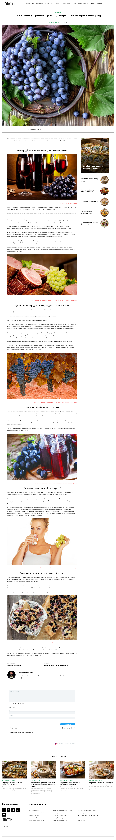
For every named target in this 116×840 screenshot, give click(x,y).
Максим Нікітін (54, 22)
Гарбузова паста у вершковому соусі (86, 212)
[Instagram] (21, 677)
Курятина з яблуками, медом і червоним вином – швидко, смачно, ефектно (56, 483)
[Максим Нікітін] (11, 675)
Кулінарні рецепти (8, 780)
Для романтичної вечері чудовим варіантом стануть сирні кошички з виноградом (54, 642)
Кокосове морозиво (14, 665)
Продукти (58, 12)
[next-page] (105, 140)
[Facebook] (18, 677)
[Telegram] (13, 810)
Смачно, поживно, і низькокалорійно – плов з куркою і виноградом (58, 568)
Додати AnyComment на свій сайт (65, 743)
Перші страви (35, 780)
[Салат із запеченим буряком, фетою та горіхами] (104, 223)
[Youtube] (4, 815)
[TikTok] (18, 810)
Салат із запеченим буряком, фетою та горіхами (89, 223)
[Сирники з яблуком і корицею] (104, 202)
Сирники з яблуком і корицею (89, 201)
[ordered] (20, 704)
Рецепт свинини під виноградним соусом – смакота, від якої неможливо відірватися (54, 300)
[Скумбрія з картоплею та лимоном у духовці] (95, 155)
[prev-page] (102, 140)
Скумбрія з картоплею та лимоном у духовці (93, 167)
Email (11, 715)
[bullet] (23, 704)
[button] (105, 3)
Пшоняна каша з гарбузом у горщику (56, 665)
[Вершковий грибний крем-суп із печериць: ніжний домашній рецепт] (104, 180)
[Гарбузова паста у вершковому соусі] (104, 212)
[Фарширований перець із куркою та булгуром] (104, 191)
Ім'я (10, 710)
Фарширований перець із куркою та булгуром (88, 190)
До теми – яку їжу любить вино (68, 203)
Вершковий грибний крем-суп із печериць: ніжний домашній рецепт (89, 180)
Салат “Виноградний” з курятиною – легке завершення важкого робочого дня (55, 402)
